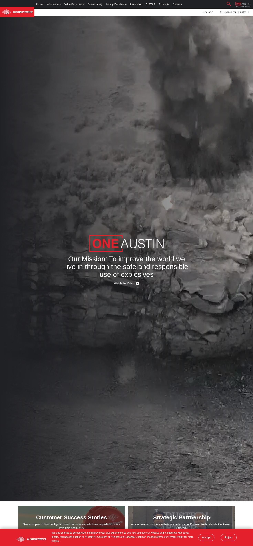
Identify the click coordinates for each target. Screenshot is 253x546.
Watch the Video (124, 283)
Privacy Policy (175, 537)
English (208, 12)
